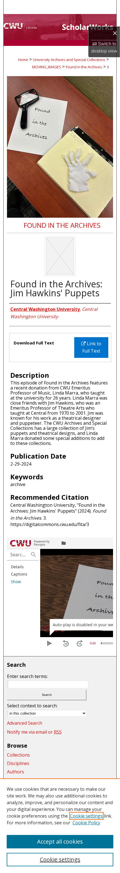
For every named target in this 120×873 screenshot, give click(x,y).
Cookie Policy (86, 823)
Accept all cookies (60, 841)
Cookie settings (86, 816)
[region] (60, 825)
